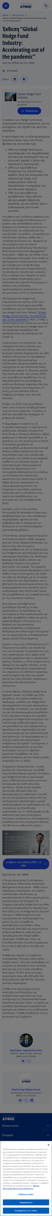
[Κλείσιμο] (48, 1145)
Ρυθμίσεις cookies (26, 1194)
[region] (26, 1178)
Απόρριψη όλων (26, 1202)
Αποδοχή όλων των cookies (26, 1211)
